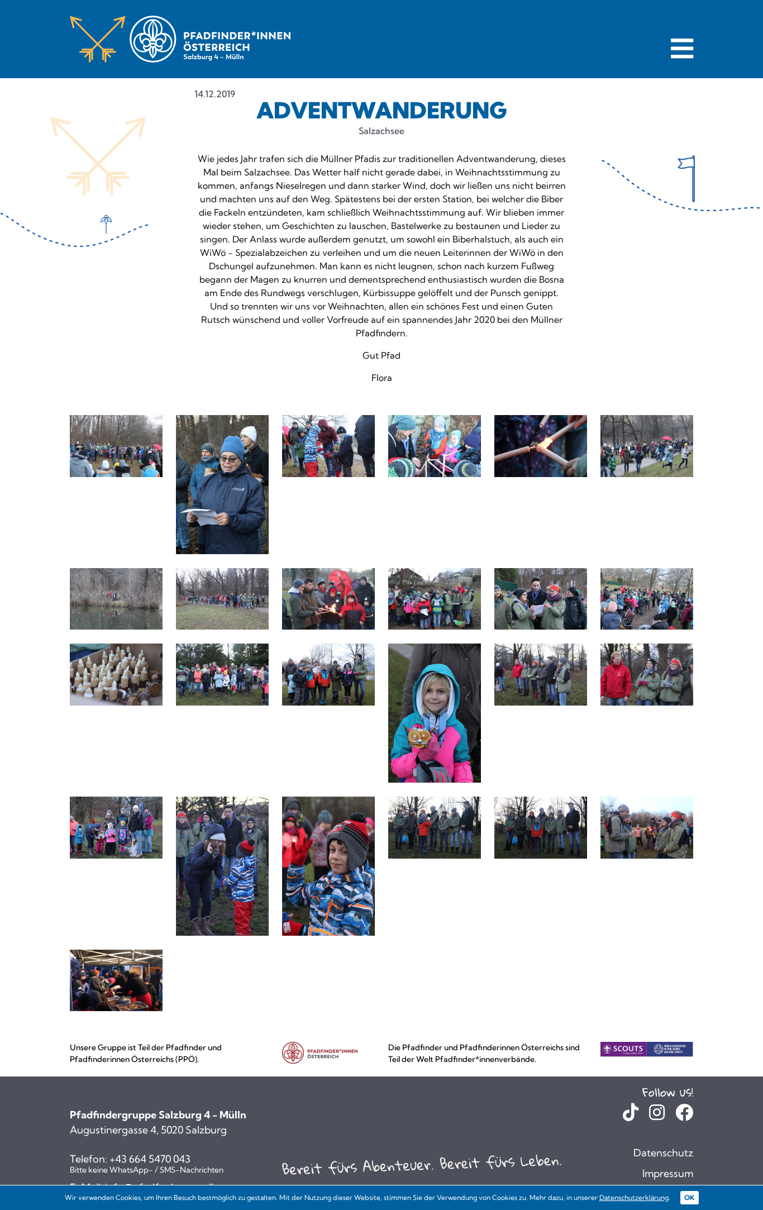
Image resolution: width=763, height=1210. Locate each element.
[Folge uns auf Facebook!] (684, 1115)
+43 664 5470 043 (149, 1159)
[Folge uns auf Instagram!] (657, 1115)
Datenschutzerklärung (634, 1197)
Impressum (667, 1173)
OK (689, 1197)
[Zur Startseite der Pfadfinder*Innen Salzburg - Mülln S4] (180, 39)
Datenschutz (663, 1152)
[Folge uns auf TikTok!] (630, 1115)
